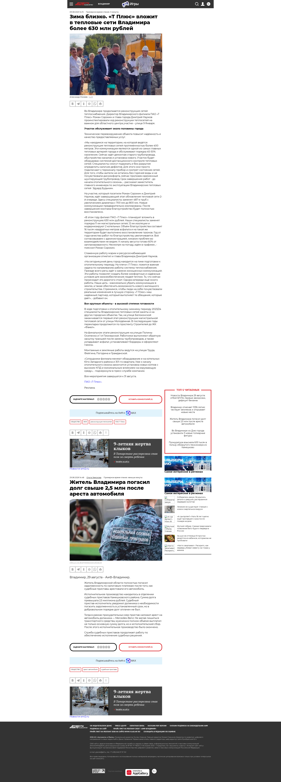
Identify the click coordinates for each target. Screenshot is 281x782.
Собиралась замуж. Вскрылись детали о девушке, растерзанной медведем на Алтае (192, 499)
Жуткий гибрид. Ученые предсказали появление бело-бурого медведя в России (194, 528)
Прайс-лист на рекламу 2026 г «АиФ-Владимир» (134, 729)
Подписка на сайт (98, 729)
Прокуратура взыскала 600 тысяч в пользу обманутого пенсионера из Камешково (188, 445)
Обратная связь (137, 726)
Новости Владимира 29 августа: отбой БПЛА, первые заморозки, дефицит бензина (188, 398)
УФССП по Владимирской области (86, 562)
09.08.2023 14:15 (77, 12)
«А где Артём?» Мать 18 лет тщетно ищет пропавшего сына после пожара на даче (193, 518)
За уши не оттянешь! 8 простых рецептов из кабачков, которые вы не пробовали (194, 538)
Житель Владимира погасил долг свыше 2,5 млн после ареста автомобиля (188, 421)
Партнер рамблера (115, 771)
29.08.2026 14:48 (77, 477)
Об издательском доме (101, 726)
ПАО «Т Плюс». (93, 381)
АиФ (91, 97)
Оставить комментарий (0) (140, 399)
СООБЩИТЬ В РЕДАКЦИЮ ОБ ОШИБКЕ (159, 732)
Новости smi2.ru (79, 468)
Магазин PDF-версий (157, 726)
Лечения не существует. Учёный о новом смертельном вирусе (192, 508)
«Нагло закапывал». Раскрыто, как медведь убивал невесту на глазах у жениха (193, 547)
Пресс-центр (120, 726)
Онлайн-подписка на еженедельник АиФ (189, 726)
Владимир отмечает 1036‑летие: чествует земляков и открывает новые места (188, 409)
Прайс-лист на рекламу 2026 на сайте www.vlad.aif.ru (115, 732)
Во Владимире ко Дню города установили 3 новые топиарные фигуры (188, 433)
